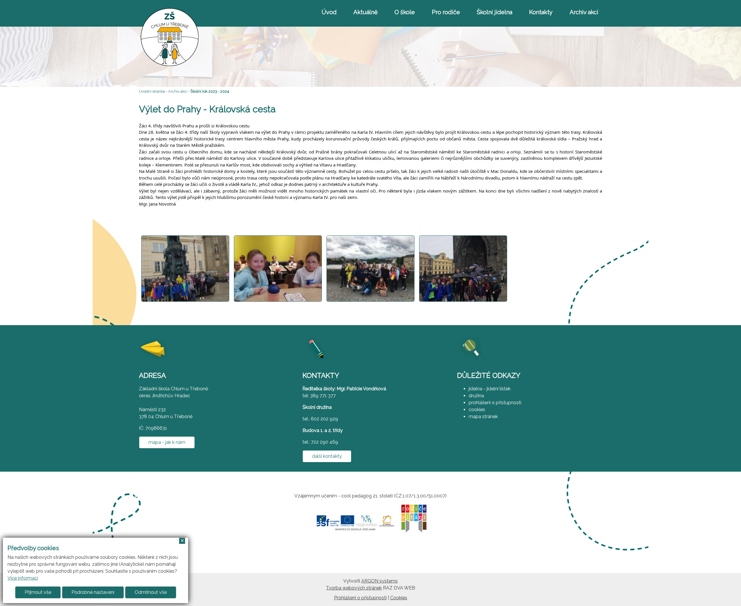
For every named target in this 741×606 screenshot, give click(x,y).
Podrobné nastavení (92, 592)
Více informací (23, 578)
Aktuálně (365, 12)
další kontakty (327, 456)
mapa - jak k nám (166, 442)
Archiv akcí (584, 12)
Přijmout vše (38, 592)
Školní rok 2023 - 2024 (209, 91)
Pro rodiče (446, 12)
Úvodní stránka (152, 91)
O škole (405, 12)
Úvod (329, 12)
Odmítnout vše (151, 592)
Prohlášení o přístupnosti (360, 597)
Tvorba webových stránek (354, 588)
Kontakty (541, 12)
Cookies (398, 597)
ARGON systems (379, 581)
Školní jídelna (494, 12)
